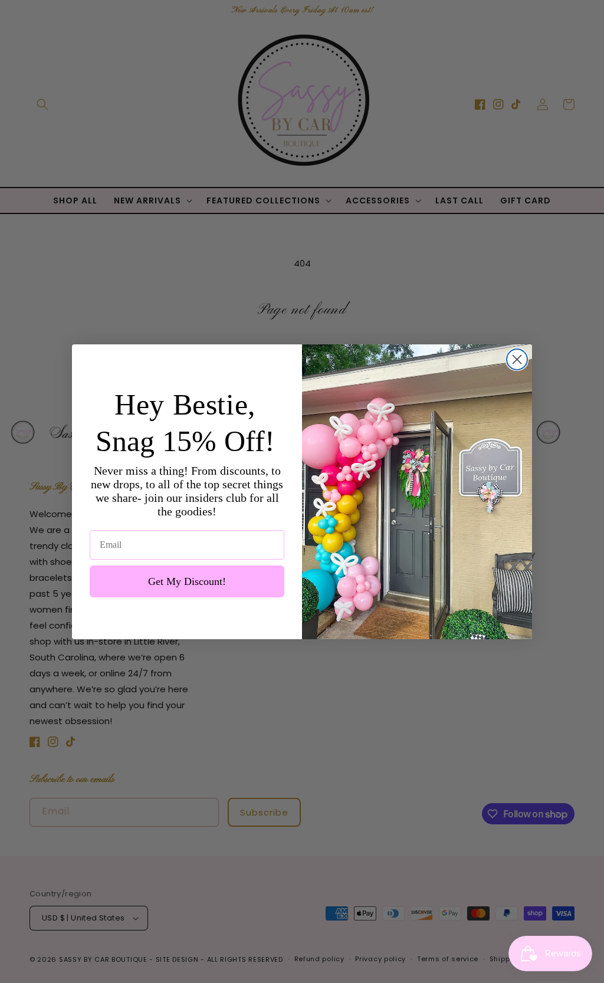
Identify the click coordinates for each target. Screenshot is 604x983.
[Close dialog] (517, 359)
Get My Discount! (187, 581)
